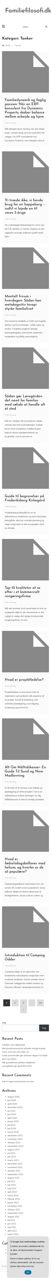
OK (28, 1272)
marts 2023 (13, 1160)
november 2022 (14, 1167)
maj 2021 (11, 1227)
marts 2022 (13, 1195)
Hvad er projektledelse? (24, 680)
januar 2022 (13, 1202)
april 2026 (12, 1104)
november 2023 (14, 1139)
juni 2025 (11, 1114)
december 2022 (14, 1163)
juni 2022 (11, 1185)
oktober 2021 (13, 1209)
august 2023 (13, 1149)
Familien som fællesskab (13, 1044)
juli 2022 (11, 1181)
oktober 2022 (13, 1170)
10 (40, 1002)
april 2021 (12, 1230)
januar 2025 (13, 1121)
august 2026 (13, 1096)
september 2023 (15, 1146)
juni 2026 (11, 1100)
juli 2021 (11, 1220)
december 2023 (14, 1135)
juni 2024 (11, 1128)
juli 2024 (11, 1125)
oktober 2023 (13, 1142)
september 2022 (15, 1174)
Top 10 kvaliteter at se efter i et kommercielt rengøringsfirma (22, 592)
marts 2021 (13, 1234)
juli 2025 (11, 1111)
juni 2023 (11, 1156)
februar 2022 (13, 1199)
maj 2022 (11, 1188)
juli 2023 (11, 1153)
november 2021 (14, 1206)
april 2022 (12, 1192)
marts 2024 (13, 1132)
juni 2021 (11, 1223)
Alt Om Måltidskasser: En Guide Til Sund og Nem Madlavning (25, 772)
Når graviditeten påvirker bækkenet (18, 1062)
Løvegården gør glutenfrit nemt (17, 1066)
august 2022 (13, 1177)
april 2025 (12, 1118)
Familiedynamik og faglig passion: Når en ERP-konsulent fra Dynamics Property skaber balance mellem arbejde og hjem (25, 108)
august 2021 (13, 1216)
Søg (4, 1022)
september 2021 (15, 1213)
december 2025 (14, 1107)
